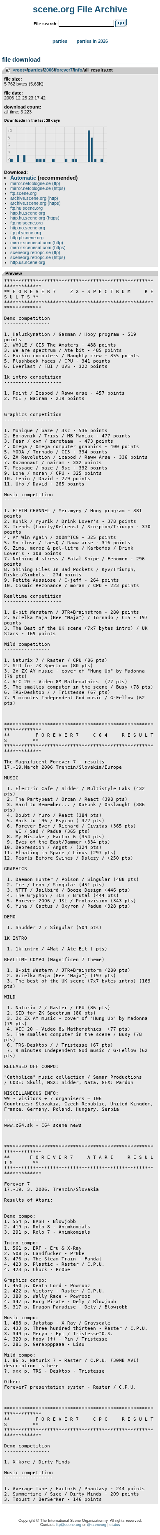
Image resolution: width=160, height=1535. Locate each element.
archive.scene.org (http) (34, 198)
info (78, 69)
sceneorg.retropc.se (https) (37, 257)
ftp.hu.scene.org (26, 208)
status (115, 1525)
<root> (20, 69)
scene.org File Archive (80, 9)
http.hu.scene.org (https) (34, 217)
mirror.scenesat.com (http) (36, 242)
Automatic (23, 178)
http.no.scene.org (27, 227)
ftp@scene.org (68, 1525)
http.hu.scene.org (27, 212)
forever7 (64, 69)
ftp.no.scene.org (26, 222)
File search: (45, 23)
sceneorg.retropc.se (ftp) (35, 252)
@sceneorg (96, 1525)
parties (35, 69)
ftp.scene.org (23, 193)
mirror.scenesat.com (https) (38, 247)
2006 (49, 69)
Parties (60, 41)
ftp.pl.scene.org (25, 232)
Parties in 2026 (92, 41)
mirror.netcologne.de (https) (37, 188)
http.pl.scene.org (26, 237)
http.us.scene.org (27, 262)
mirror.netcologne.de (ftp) (35, 183)
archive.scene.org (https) (35, 203)
